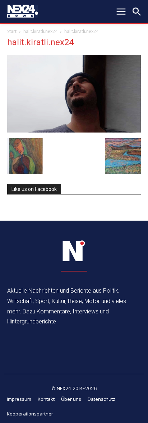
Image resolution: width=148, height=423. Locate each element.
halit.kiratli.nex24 (40, 31)
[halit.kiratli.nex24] (74, 130)
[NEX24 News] (74, 251)
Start (12, 31)
